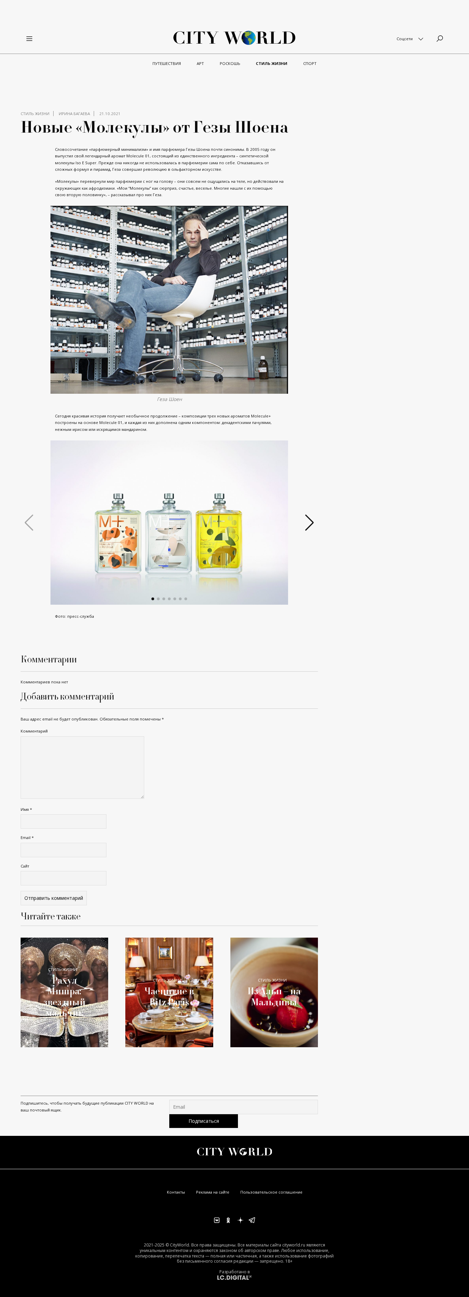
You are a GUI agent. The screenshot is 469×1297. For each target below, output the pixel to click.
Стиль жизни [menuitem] (271, 63)
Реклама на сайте (212, 1192)
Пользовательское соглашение (271, 1192)
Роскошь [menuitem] (230, 63)
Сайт (25, 866)
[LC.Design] (234, 1277)
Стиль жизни (35, 113)
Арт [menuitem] (200, 63)
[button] (152, 598)
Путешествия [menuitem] (166, 63)
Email (27, 837)
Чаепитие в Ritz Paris (169, 996)
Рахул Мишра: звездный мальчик (64, 996)
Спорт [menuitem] (310, 63)
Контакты (176, 1192)
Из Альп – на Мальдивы (274, 996)
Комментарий (34, 731)
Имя (26, 809)
